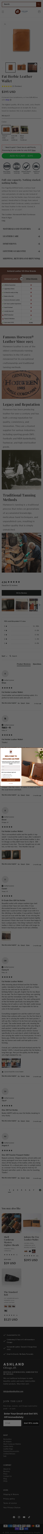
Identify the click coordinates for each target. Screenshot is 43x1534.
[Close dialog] (41, 749)
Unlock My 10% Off (11, 780)
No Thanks (11, 783)
